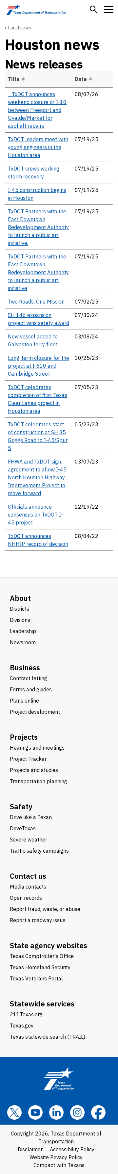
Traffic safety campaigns (39, 850)
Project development (35, 711)
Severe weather (28, 839)
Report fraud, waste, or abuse (45, 909)
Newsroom (23, 642)
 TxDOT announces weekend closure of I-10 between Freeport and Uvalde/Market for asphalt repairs (37, 110)
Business (25, 667)
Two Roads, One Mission (36, 301)
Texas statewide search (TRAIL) (47, 1036)
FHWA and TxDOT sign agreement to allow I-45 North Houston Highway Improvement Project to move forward (37, 477)
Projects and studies (34, 770)
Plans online (24, 700)
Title (14, 79)
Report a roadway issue (38, 920)
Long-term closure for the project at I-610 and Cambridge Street (38, 366)
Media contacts (28, 886)
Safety (21, 806)
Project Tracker (28, 759)
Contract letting (28, 678)
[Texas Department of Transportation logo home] (36, 9)
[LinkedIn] (56, 1112)
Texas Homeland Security (40, 967)
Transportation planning (38, 781)
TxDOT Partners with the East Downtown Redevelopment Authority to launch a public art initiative (38, 272)
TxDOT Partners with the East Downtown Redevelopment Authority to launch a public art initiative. (38, 227)
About (20, 598)
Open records (26, 897)
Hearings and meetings (37, 747)
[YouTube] (35, 1112)
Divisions (20, 620)
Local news (19, 28)
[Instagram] (77, 1112)
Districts (19, 608)
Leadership (23, 631)
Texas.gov (21, 1025)
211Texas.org (26, 1014)
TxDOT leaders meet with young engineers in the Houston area (38, 147)
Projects (24, 737)
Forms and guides (31, 689)
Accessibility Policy (72, 1149)
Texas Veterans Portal (36, 978)
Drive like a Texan (31, 817)
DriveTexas (23, 828)
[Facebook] (98, 1112)
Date (81, 79)
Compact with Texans (59, 1165)
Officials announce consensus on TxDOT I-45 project (35, 514)
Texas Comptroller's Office (42, 956)
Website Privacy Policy (56, 1157)
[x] (14, 1112)
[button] (94, 9)
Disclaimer (30, 1149)
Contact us (28, 876)
